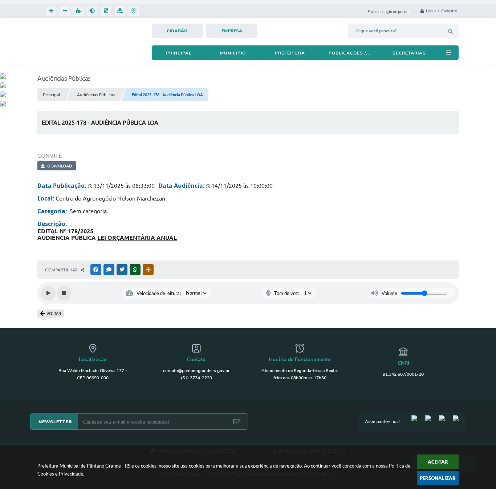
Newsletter (55, 422)
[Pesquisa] (450, 31)
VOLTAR (53, 313)
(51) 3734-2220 (196, 378)
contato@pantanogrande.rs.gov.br (196, 370)
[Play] (48, 293)
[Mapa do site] (120, 11)
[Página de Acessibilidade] (133, 11)
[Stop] (64, 293)
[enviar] (237, 422)
